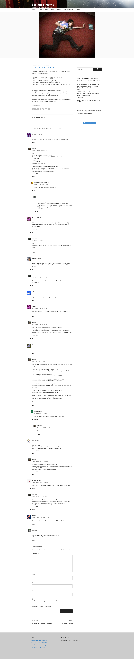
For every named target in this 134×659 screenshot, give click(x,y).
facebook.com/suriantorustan (39, 645)
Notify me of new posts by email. (41, 606)
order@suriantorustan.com (51, 166)
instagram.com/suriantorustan (39, 644)
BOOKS (59, 10)
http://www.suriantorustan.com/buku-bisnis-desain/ (45, 392)
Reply (33, 142)
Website (34, 591)
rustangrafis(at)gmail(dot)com (84, 113)
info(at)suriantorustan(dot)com (85, 112)
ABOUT (78, 10)
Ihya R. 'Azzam (36, 258)
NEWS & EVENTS (69, 10)
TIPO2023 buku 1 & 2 (82, 97)
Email (34, 583)
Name (34, 574)
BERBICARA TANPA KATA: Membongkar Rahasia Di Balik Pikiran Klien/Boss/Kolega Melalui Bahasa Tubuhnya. (88, 93)
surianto (46, 65)
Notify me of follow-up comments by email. (44, 601)
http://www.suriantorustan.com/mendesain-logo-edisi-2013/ (47, 375)
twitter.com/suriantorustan (38, 647)
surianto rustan (43, 5)
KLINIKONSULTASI (43, 10)
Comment (35, 553)
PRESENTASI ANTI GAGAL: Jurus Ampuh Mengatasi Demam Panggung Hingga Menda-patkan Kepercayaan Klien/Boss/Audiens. (88, 80)
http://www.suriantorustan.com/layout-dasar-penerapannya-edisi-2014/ (50, 371)
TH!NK (52, 10)
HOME (33, 10)
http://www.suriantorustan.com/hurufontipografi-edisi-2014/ (47, 380)
